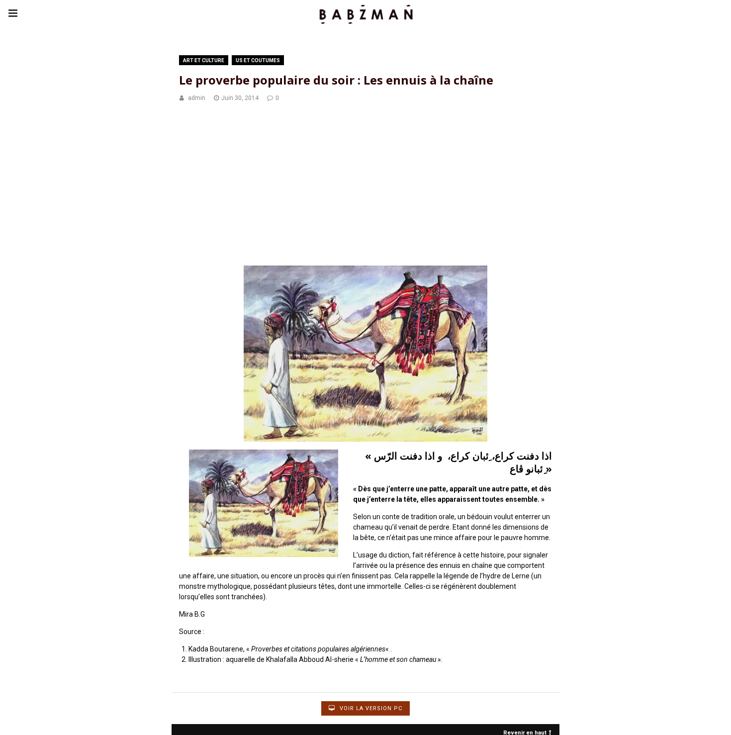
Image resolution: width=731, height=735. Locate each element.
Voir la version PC (370, 708)
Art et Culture (203, 60)
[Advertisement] (365, 185)
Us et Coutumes (258, 60)
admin (196, 97)
